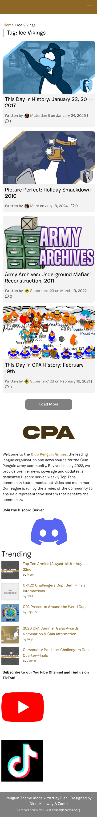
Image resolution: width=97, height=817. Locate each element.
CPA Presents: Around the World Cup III (56, 607)
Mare (34, 206)
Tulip (30, 639)
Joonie (31, 660)
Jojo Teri (32, 612)
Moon (30, 574)
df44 (30, 596)
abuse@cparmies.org (66, 810)
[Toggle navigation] (90, 7)
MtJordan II (40, 116)
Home (9, 25)
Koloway (46, 804)
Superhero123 (42, 291)
